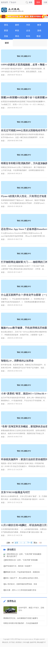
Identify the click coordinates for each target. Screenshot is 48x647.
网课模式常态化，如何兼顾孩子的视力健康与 (20, 618)
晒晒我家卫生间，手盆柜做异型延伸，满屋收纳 (21, 572)
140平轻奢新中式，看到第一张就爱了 (17, 566)
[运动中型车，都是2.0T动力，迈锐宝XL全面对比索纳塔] (10, 610)
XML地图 (26, 642)
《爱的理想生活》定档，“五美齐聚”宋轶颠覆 (20, 560)
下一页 (29, 543)
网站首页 (5, 642)
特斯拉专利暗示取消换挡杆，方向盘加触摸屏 (20, 623)
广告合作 (12, 2)
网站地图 (40, 642)
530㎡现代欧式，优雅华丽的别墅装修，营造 (20, 584)
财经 (7, 43)
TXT (44, 642)
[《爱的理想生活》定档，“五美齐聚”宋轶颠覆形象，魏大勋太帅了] (24, 555)
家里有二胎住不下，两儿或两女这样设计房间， (21, 578)
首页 (16, 543)
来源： (3, 75)
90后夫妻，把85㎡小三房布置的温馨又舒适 (19, 590)
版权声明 (33, 642)
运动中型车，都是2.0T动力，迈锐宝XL (31, 609)
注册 (45, 2)
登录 (38, 2)
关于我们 (12, 642)
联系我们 (19, 642)
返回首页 (4, 2)
